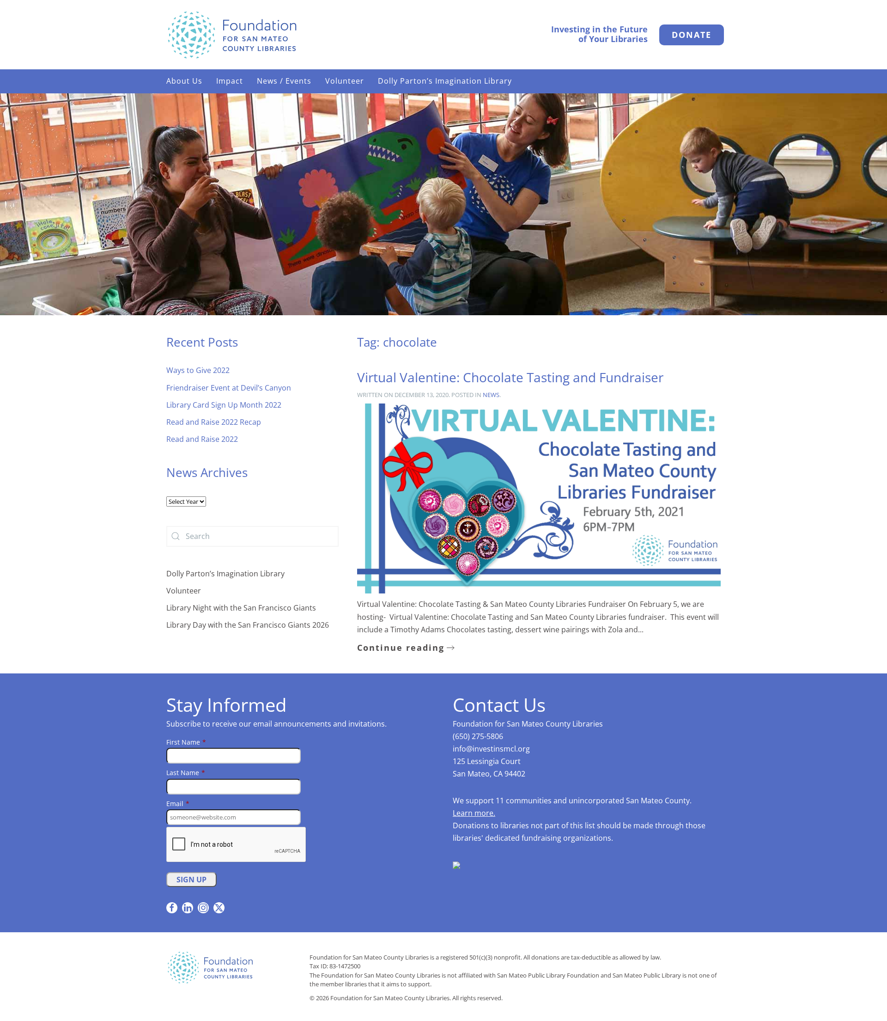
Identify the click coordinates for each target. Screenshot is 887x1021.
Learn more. (474, 813)
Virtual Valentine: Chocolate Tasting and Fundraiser (510, 377)
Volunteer (183, 591)
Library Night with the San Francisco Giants (241, 608)
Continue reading (400, 647)
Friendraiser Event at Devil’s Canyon (228, 388)
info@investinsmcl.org (491, 749)
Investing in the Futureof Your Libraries (599, 34)
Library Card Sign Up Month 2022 (223, 405)
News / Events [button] (284, 81)
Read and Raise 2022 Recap (213, 422)
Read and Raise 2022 (202, 439)
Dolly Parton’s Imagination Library (445, 81)
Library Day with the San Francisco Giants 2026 (247, 625)
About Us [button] (184, 81)
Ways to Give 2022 (198, 370)
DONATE (691, 34)
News (491, 395)
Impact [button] (229, 81)
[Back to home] (232, 34)
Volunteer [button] (344, 81)
